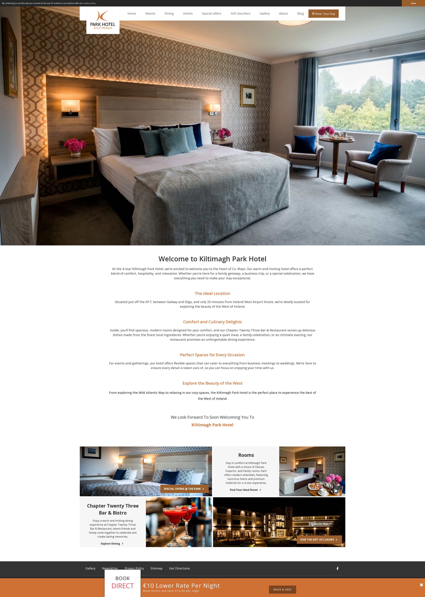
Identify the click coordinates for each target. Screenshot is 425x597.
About (283, 13)
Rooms (150, 13)
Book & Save (282, 589)
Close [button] (413, 3)
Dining (169, 13)
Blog (300, 13)
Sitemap (157, 568)
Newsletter (110, 568)
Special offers (211, 13)
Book (325, 14)
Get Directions (179, 568)
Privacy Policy (134, 568)
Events (188, 13)
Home (132, 13)
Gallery (265, 13)
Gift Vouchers (240, 13)
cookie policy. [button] (89, 3)
